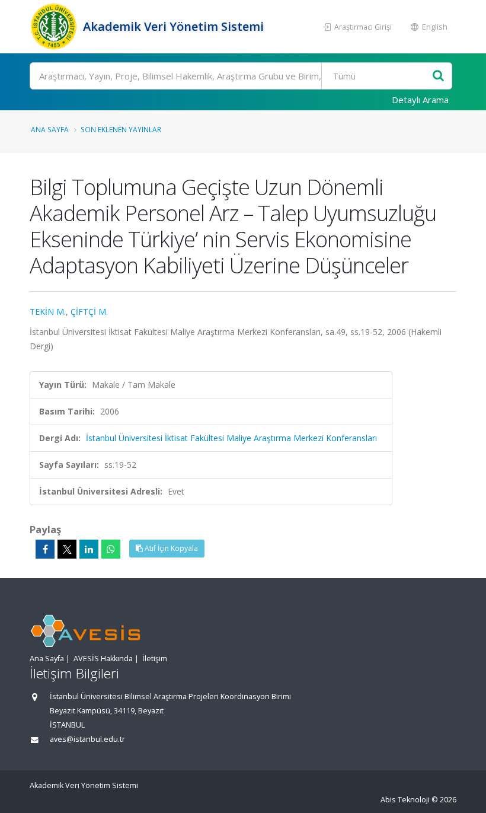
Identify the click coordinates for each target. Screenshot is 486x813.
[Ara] (438, 76)
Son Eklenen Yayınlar (121, 129)
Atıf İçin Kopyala (170, 548)
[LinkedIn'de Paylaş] (88, 549)
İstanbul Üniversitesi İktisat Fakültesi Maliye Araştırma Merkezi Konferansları (231, 438)
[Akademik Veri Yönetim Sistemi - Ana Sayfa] (55, 26)
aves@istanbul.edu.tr (87, 739)
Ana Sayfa (50, 129)
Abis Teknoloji (405, 800)
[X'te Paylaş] (66, 549)
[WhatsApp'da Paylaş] (110, 549)
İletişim (154, 658)
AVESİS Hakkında (103, 658)
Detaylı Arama (420, 100)
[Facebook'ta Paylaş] (45, 549)
